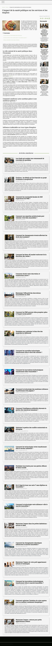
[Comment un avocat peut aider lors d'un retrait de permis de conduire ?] (44, 81)
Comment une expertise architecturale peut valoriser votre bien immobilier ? (30, 217)
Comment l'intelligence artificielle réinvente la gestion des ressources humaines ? (31, 409)
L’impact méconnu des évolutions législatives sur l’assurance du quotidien (44, 32)
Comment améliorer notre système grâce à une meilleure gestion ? (15, 37)
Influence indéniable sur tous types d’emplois (11, 39)
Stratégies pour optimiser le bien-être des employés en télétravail (29, 332)
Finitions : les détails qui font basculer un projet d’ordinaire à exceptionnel (44, 70)
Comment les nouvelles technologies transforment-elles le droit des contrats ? (29, 351)
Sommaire (7, 33)
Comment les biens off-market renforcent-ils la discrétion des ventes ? (31, 255)
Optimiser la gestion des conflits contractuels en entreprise (31, 428)
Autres (7, 7)
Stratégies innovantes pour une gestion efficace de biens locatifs (31, 466)
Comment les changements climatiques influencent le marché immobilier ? (29, 543)
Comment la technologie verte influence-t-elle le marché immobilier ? (31, 505)
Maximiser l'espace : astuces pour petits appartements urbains (29, 620)
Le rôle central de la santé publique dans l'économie (12, 35)
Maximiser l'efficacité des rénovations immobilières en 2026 (28, 294)
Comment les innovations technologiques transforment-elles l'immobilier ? (29, 370)
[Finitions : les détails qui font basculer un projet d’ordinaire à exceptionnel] (44, 64)
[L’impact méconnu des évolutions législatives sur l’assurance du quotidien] (44, 26)
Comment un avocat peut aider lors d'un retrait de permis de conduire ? (44, 88)
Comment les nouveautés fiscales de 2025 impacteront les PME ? (29, 197)
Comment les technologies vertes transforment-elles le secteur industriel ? (31, 447)
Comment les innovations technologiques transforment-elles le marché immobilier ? (30, 582)
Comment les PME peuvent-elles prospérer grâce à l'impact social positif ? (31, 313)
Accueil (3, 7)
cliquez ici (11, 76)
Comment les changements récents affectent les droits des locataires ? (31, 236)
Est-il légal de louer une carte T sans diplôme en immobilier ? (31, 486)
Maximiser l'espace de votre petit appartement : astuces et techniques (31, 563)
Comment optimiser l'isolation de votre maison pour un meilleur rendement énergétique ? (31, 601)
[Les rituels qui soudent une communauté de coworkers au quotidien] (44, 45)
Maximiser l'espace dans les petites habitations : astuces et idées (31, 524)
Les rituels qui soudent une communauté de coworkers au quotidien (44, 52)
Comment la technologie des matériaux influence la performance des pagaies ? (32, 390)
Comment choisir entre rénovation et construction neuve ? (28, 274)
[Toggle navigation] (3, 2)
